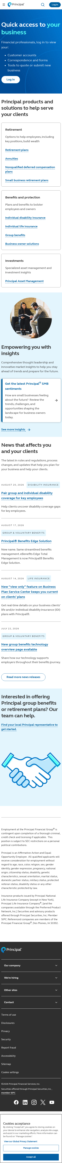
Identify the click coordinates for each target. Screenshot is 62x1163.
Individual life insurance (21, 226)
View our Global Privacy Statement (20, 1141)
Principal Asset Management (24, 281)
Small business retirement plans (26, 180)
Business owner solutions (22, 244)
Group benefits (15, 235)
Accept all (31, 1157)
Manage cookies (31, 1148)
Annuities (11, 158)
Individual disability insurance (25, 217)
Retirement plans (16, 150)
